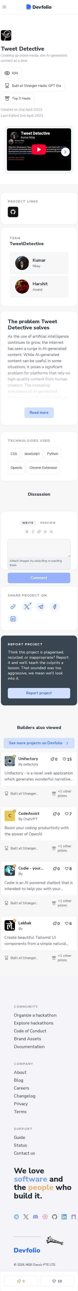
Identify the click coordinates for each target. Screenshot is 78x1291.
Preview (48, 522)
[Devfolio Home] (38, 7)
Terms (20, 1112)
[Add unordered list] (45, 531)
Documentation (29, 1047)
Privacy (21, 1104)
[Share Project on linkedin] (13, 619)
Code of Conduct (30, 1031)
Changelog (25, 1096)
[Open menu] (4, 6)
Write (27, 522)
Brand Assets (27, 1039)
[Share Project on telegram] (41, 606)
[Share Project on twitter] (27, 606)
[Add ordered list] (51, 531)
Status (20, 1145)
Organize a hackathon (35, 1015)
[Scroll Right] (65, 151)
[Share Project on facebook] (54, 606)
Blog (18, 1080)
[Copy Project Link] (13, 606)
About (20, 1072)
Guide (19, 1137)
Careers (21, 1088)
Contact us (24, 1153)
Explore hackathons (34, 1023)
